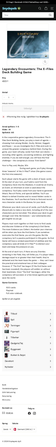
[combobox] (28, 15)
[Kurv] (46, 8)
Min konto (6, 400)
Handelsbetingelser (10, 388)
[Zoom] (45, 61)
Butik (4, 385)
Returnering (7, 396)
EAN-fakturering (8, 392)
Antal (5, 92)
